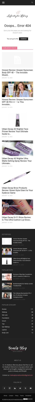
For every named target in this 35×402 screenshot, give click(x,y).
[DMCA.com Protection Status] (28, 399)
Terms (22, 395)
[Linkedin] (15, 388)
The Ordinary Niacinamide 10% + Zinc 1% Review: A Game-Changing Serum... (22, 295)
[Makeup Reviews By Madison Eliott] (17, 14)
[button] (3, 2)
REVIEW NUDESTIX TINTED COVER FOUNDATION (23, 285)
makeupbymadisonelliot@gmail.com (21, 375)
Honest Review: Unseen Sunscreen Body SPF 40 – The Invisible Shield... (17, 72)
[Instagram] (10, 388)
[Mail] (20, 388)
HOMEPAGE (24, 39)
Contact (11, 395)
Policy (16, 395)
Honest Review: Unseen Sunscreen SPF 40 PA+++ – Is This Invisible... (17, 102)
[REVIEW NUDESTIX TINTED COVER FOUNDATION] (7, 286)
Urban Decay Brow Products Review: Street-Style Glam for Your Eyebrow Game (17, 190)
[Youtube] (31, 388)
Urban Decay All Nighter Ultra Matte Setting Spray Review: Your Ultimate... (17, 161)
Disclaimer (28, 395)
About (5, 395)
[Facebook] (4, 388)
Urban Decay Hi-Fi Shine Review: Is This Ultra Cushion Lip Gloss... (16, 218)
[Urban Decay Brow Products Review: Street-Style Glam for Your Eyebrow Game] (17, 177)
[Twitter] (25, 388)
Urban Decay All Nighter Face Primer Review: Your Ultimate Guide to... (15, 131)
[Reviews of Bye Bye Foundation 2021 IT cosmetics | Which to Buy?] (7, 276)
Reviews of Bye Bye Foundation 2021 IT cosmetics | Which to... (22, 275)
